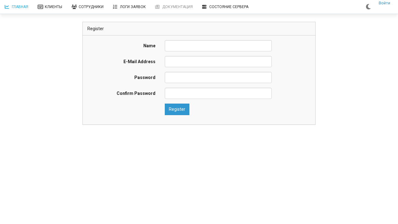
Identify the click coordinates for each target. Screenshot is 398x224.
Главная (20, 7)
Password (144, 77)
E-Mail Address (139, 61)
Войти (384, 3)
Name (149, 45)
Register (177, 109)
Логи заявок (133, 7)
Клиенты (53, 7)
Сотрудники (91, 7)
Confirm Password (136, 93)
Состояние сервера (228, 7)
